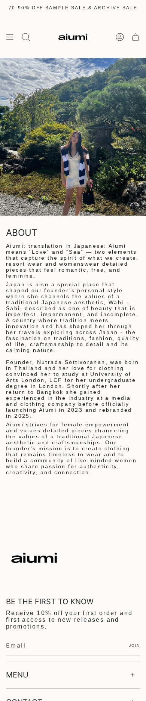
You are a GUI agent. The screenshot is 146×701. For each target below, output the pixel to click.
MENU (17, 674)
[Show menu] (9, 37)
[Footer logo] (34, 558)
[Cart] (135, 37)
